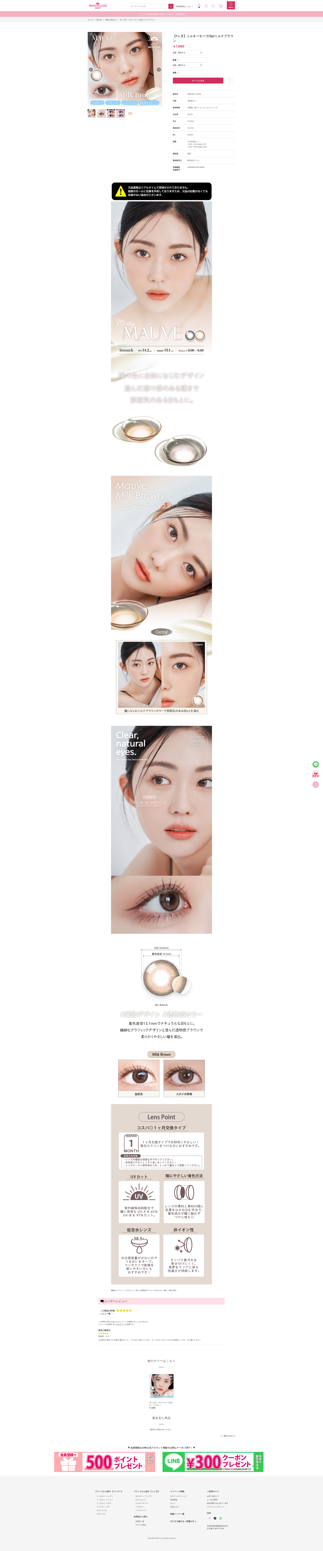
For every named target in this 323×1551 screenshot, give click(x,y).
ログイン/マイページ (178, 1496)
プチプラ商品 (140, 1525)
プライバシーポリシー (216, 1507)
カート (173, 1503)
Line (220, 1518)
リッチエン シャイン (104, 1500)
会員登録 (173, 1500)
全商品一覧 (139, 1521)
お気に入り (174, 1507)
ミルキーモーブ (141, 1503)
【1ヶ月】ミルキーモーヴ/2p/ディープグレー (161, 1403)
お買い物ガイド (213, 1496)
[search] (170, 6)
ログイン (121, 1324)
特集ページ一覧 (177, 1514)
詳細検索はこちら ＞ (185, 6)
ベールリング (140, 1510)
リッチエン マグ (102, 1507)
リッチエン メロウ (103, 1503)
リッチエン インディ (104, 1496)
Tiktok (215, 1518)
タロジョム (100, 1514)
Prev (91, 70)
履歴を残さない (230, 1436)
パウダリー (139, 1507)
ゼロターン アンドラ (143, 1496)
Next (159, 70)
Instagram (209, 1518)
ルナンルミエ (101, 1510)
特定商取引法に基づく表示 (217, 1503)
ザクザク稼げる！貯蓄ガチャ (183, 1521)
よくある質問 (212, 1500)
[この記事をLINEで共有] (315, 765)
